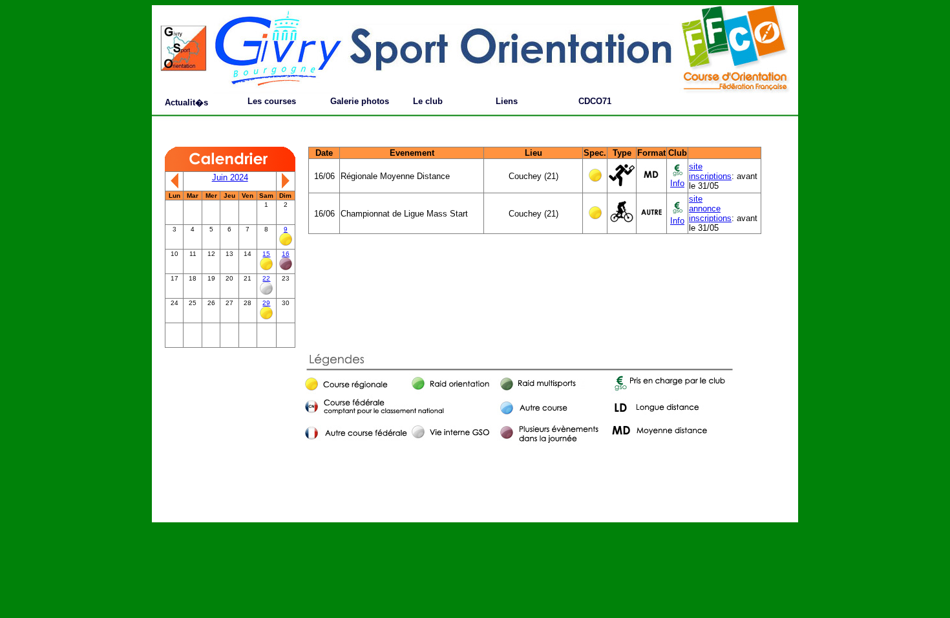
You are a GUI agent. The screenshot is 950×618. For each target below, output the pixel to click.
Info (677, 183)
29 (266, 302)
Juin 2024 (230, 177)
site (695, 166)
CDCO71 (594, 101)
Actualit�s (186, 102)
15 (266, 253)
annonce (705, 208)
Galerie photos (359, 101)
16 (286, 253)
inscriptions (710, 176)
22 (266, 278)
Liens (507, 101)
